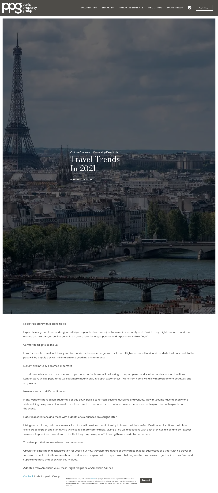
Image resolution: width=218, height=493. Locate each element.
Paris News (175, 8)
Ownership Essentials (105, 152)
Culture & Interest (80, 152)
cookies (93, 479)
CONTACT (204, 8)
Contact (28, 476)
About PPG (155, 8)
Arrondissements (131, 8)
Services (108, 8)
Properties (89, 8)
